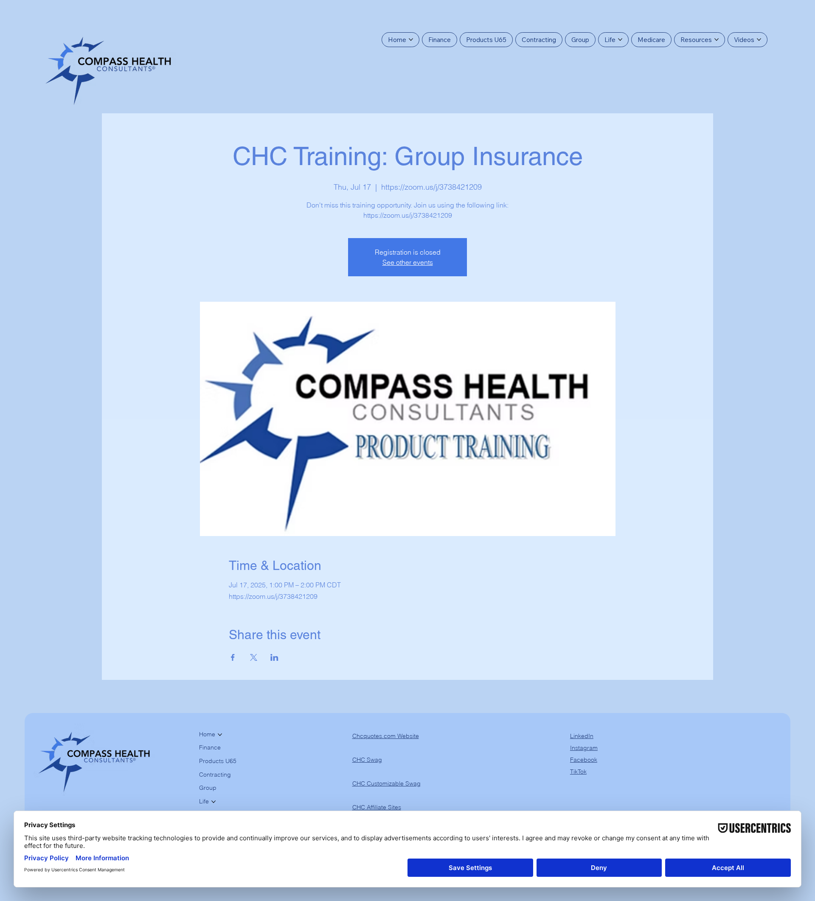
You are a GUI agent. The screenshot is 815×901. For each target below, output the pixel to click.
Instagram (584, 748)
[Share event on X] (254, 657)
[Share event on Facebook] (233, 657)
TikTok (578, 771)
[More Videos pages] (759, 39)
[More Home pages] (411, 39)
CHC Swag (367, 759)
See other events (407, 262)
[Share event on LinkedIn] (274, 657)
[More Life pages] (620, 39)
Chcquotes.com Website (385, 736)
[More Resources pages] (716, 39)
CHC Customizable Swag (386, 783)
